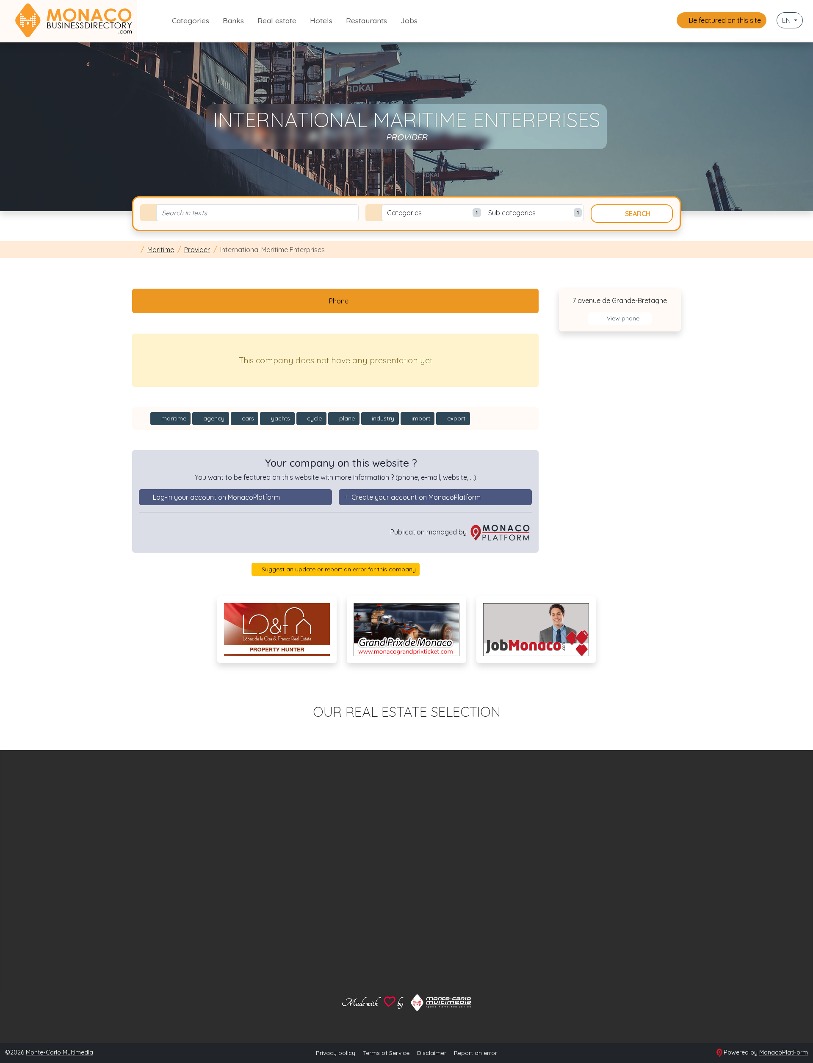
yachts (279, 418)
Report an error (475, 1053)
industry (382, 418)
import (420, 418)
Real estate (276, 20)
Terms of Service (386, 1053)
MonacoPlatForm (783, 1052)
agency (213, 418)
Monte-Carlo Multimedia (59, 1052)
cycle (313, 418)
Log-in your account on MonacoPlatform (216, 497)
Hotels (321, 20)
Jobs (409, 20)
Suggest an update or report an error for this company (338, 569)
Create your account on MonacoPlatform (416, 497)
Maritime (160, 249)
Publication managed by (429, 532)
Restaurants (366, 20)
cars (247, 418)
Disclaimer (431, 1053)
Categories (190, 20)
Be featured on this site (724, 20)
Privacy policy (335, 1053)
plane (346, 418)
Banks (233, 20)
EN (787, 20)
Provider (197, 249)
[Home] (134, 249)
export (455, 418)
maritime (173, 418)
